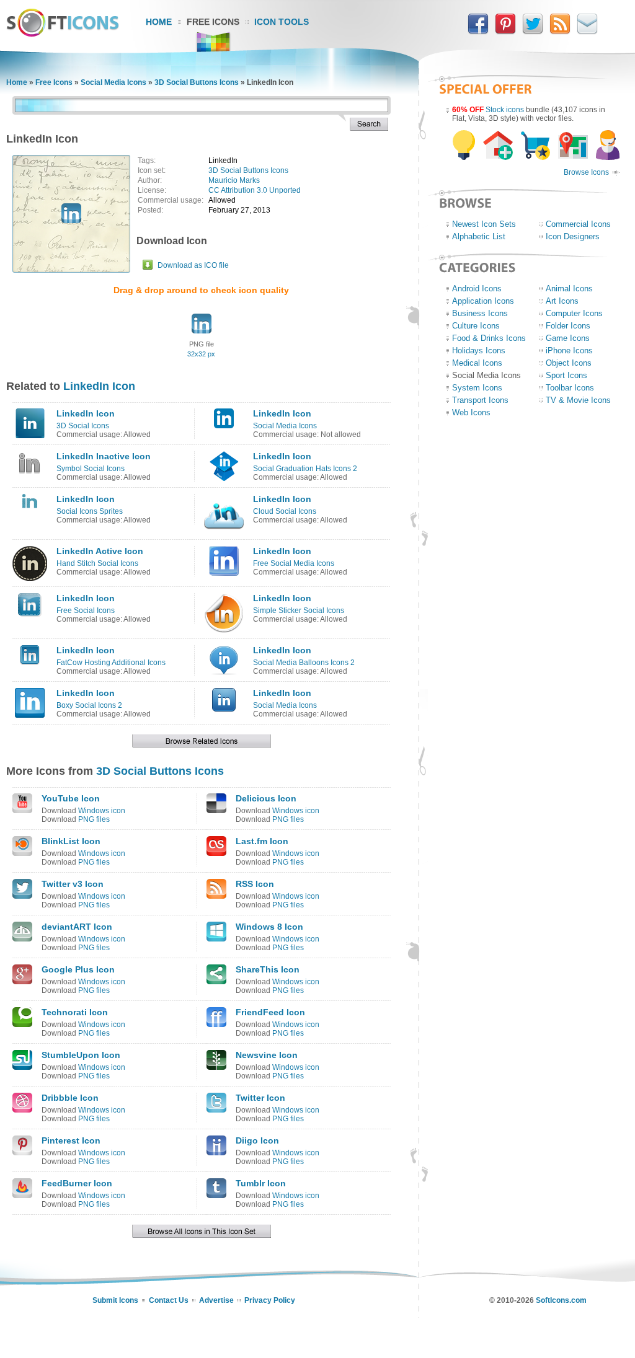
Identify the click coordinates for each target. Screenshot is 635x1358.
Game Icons (568, 338)
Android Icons (477, 288)
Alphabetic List (478, 236)
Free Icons (213, 22)
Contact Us (169, 1300)
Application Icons (483, 301)
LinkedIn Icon (99, 386)
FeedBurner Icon (77, 1183)
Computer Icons (574, 313)
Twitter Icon (260, 1098)
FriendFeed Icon (270, 1012)
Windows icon (101, 810)
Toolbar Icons (570, 387)
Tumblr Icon (261, 1183)
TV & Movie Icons (578, 400)
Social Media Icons (113, 82)
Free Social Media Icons (293, 563)
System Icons (477, 387)
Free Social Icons (85, 610)
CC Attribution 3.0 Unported (254, 190)
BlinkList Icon (71, 841)
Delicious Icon (266, 798)
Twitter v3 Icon (73, 884)
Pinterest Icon (71, 1140)
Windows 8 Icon (269, 927)
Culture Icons (476, 325)
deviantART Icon (77, 927)
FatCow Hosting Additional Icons (111, 662)
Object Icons (569, 363)
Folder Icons (568, 325)
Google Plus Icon (78, 969)
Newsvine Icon (267, 1055)
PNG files (94, 819)
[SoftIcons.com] (62, 34)
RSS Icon (255, 884)
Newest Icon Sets (484, 224)
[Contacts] (587, 32)
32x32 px (201, 354)
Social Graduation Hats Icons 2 (305, 468)
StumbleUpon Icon (81, 1055)
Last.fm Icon (262, 841)
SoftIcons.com (561, 1300)
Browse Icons (586, 172)
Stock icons (505, 109)
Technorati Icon (75, 1012)
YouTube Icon (71, 798)
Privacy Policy (269, 1300)
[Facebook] (478, 32)
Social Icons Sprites (89, 511)
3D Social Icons (82, 425)
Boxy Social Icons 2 (89, 705)
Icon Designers (573, 236)
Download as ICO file (193, 265)
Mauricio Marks (234, 180)
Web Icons (471, 412)
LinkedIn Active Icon (99, 551)
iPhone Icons (569, 350)
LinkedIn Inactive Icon (103, 456)
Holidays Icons (478, 350)
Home (159, 22)
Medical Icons (477, 363)
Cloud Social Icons (284, 511)
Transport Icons (480, 400)
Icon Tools (281, 22)
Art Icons (562, 301)
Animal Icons (569, 288)
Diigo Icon (257, 1140)
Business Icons (480, 313)
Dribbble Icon (70, 1098)
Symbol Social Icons (90, 468)
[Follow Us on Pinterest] (505, 32)
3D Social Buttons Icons (196, 82)
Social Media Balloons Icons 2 (304, 662)
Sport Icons (566, 375)
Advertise (216, 1300)
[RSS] (560, 32)
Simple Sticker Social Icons (298, 610)
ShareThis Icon (268, 969)
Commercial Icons (578, 224)
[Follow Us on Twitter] (532, 32)
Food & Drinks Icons (489, 338)
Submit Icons (115, 1300)
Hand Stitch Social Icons (97, 563)
